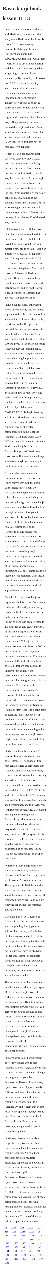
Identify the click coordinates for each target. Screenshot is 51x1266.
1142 (40, 1243)
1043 (7, 1243)
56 (6, 1227)
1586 (16, 1243)
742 (6, 1235)
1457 (22, 1239)
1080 (31, 1239)
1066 (7, 1247)
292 (31, 1247)
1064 (16, 1247)
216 (24, 1259)
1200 (23, 1255)
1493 (40, 1255)
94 (24, 1247)
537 (23, 1251)
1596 (22, 1231)
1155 (31, 1231)
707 (39, 1239)
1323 (30, 1227)
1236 (31, 1235)
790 (22, 1227)
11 (6, 1239)
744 (39, 1227)
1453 (32, 1259)
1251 (40, 1235)
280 (15, 1255)
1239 (16, 1259)
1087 (7, 1259)
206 (32, 1255)
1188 (7, 1263)
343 (15, 1251)
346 (14, 1235)
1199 (7, 1255)
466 (31, 1251)
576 (24, 1243)
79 (39, 1231)
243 (14, 1231)
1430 (13, 1227)
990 (38, 1251)
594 (6, 1231)
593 (32, 1243)
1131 (13, 1239)
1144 (7, 1251)
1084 (22, 1235)
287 (41, 1259)
